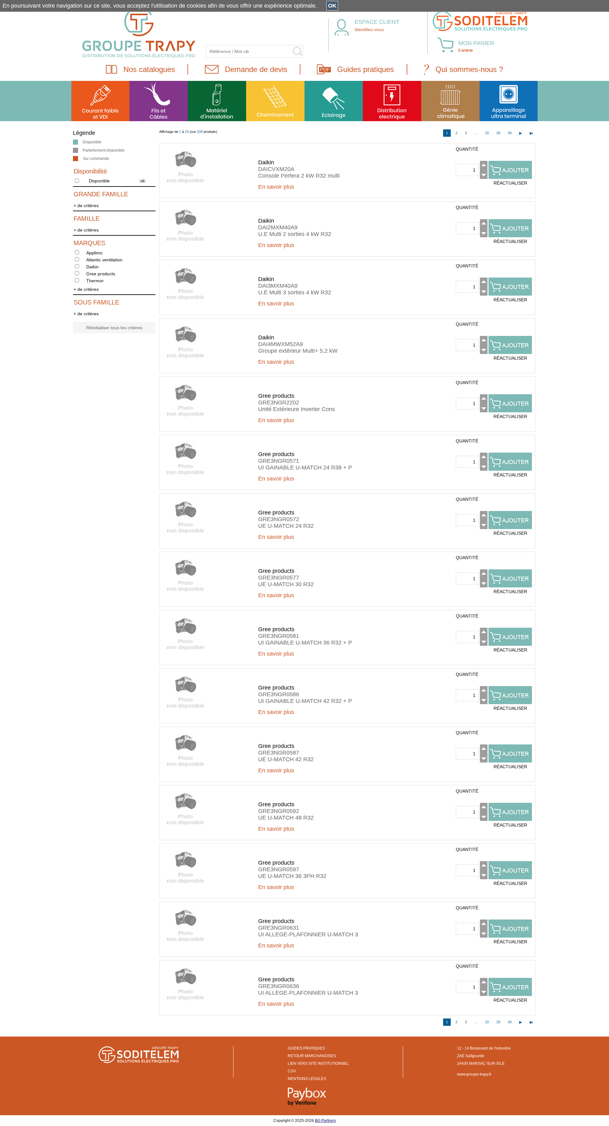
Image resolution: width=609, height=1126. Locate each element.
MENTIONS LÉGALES (307, 1079)
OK (332, 6)
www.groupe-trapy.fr (474, 1074)
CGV (292, 1071)
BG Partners (325, 1120)
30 (510, 133)
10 (487, 133)
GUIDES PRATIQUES (306, 1048)
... (476, 133)
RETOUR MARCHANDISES (312, 1056)
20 (498, 133)
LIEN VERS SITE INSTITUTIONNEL (318, 1063)
